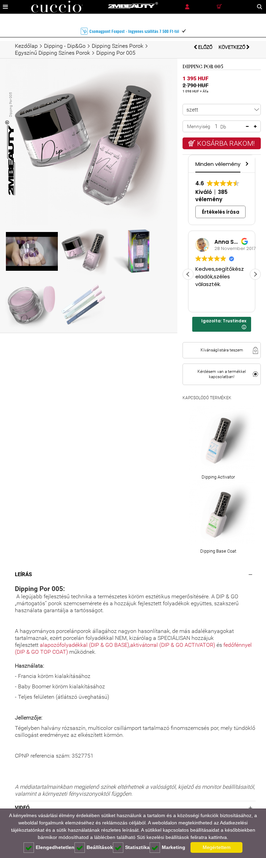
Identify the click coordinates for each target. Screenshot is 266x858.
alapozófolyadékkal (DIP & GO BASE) (84, 645)
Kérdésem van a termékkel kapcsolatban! (221, 374)
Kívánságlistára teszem (222, 350)
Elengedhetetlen (55, 847)
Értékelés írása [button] (220, 211)
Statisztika (137, 847)
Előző (205, 47)
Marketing (173, 847)
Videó (22, 808)
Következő (232, 47)
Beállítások (100, 847)
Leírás (23, 574)
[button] (246, 163)
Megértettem (217, 847)
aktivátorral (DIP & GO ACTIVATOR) (172, 645)
